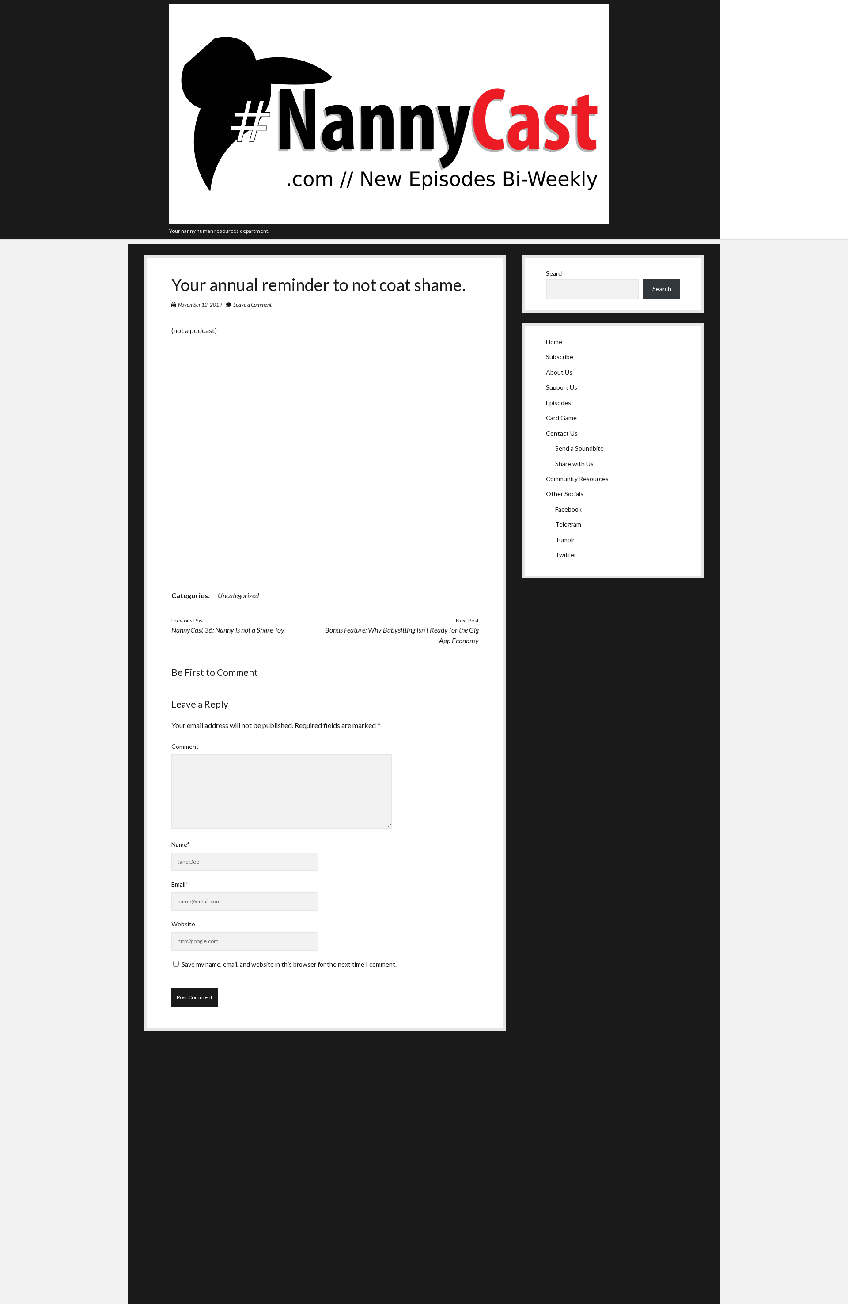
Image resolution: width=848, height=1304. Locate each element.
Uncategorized (238, 595)
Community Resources (577, 478)
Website (183, 924)
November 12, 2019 (200, 304)
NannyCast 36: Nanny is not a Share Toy (227, 629)
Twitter (565, 554)
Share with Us (574, 463)
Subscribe (559, 356)
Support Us (561, 387)
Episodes (558, 402)
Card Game (561, 417)
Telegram (568, 524)
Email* (180, 884)
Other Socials (564, 493)
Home (554, 341)
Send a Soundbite (579, 448)
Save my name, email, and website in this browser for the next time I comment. (289, 964)
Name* (180, 844)
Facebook (568, 509)
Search (555, 273)
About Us (559, 372)
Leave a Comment (252, 304)
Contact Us (562, 433)
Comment (185, 746)
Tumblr (565, 539)
